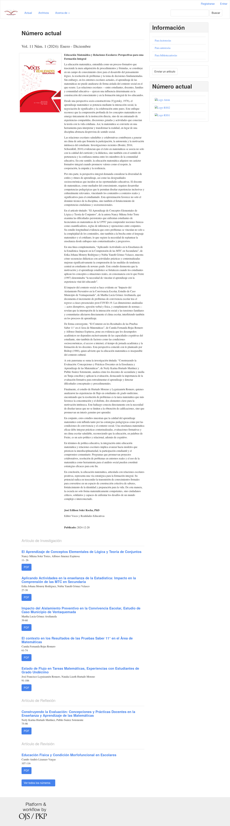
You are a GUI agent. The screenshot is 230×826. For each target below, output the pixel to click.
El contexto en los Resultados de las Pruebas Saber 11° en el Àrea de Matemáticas (77, 640)
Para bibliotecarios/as (166, 55)
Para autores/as (163, 48)
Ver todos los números (37, 783)
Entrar (223, 4)
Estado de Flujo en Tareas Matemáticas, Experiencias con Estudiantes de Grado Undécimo (80, 670)
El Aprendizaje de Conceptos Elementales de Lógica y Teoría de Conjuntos (81, 551)
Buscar (216, 13)
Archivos (43, 13)
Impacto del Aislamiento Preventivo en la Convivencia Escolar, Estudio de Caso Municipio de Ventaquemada (81, 610)
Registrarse (208, 4)
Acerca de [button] (61, 13)
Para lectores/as (163, 40)
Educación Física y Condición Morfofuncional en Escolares (69, 754)
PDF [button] (26, 567)
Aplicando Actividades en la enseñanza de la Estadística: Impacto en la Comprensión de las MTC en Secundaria (79, 579)
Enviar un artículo (164, 71)
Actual (28, 13)
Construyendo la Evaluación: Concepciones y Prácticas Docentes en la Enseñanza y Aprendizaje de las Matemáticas (78, 713)
